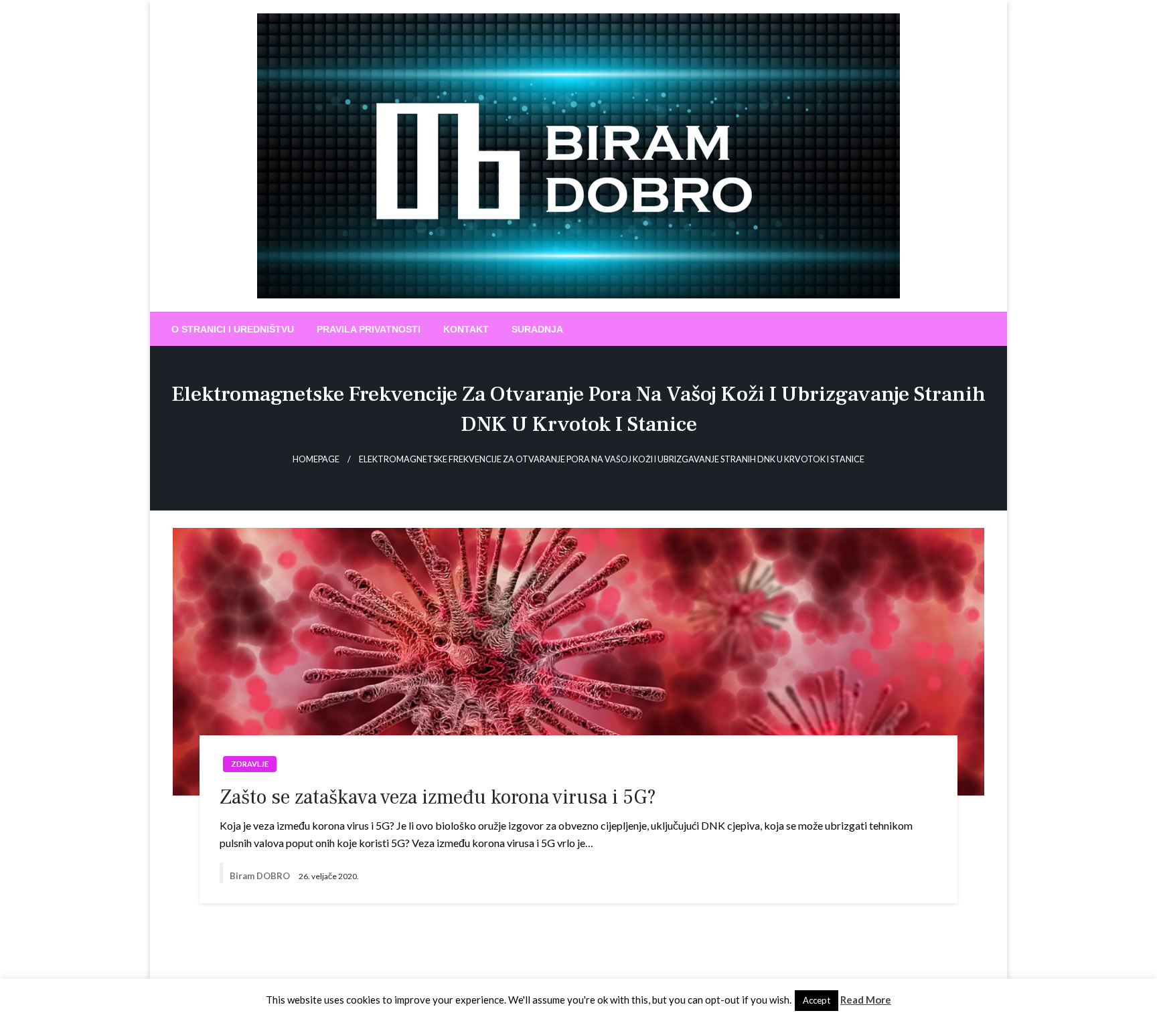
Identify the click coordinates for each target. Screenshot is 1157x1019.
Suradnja (537, 329)
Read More (865, 1000)
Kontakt (466, 329)
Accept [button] (816, 1000)
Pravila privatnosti (368, 329)
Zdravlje (249, 763)
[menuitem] (232, 329)
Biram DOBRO (261, 875)
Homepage (316, 459)
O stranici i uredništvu (232, 329)
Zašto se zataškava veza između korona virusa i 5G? (438, 797)
